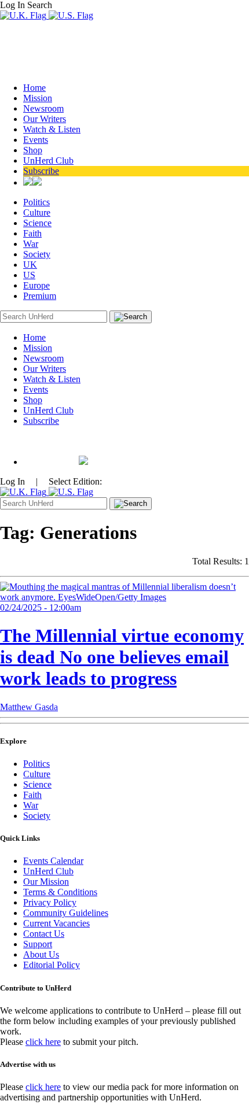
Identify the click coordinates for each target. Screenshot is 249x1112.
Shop (32, 150)
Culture (36, 212)
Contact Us (43, 934)
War (30, 244)
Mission (37, 98)
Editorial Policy (51, 965)
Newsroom (43, 108)
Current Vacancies (56, 923)
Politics (36, 202)
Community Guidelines (65, 913)
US (29, 275)
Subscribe (41, 171)
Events (35, 140)
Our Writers (44, 119)
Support (37, 944)
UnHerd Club (48, 160)
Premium (39, 296)
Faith (32, 233)
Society (36, 254)
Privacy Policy (49, 902)
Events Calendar (53, 861)
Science (37, 223)
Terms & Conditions (60, 892)
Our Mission (46, 881)
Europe (36, 285)
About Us (41, 954)
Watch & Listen (51, 129)
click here (43, 1042)
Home (34, 88)
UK (30, 264)
